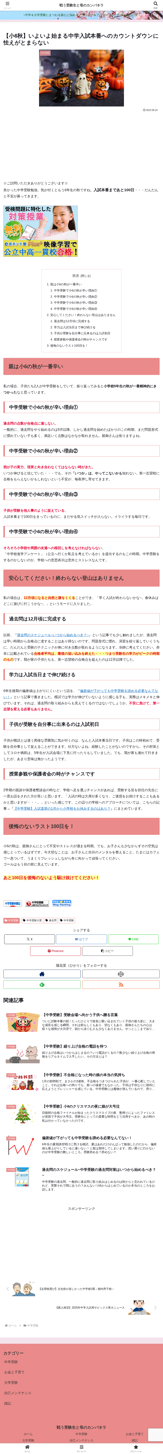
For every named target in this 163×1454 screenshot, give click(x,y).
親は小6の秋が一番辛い (66, 284)
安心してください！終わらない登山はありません (83, 315)
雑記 (135, 1440)
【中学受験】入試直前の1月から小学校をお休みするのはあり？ (62, 808)
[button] (107, 951)
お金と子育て (135, 1434)
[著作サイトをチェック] (42, 974)
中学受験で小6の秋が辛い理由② (75, 296)
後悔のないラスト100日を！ (69, 345)
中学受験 (13, 920)
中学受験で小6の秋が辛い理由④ (75, 308)
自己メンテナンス (81, 1440)
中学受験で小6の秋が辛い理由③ (75, 302)
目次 (75, 275)
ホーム (28, 1434)
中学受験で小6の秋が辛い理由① (75, 290)
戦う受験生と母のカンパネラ (81, 5)
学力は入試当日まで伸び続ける (75, 327)
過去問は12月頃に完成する (72, 321)
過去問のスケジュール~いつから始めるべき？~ (53, 635)
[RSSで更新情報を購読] (121, 984)
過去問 (52, 920)
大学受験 (28, 1440)
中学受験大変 (34, 920)
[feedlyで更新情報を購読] (42, 984)
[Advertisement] (81, 144)
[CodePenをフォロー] (121, 974)
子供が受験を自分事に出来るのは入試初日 (82, 333)
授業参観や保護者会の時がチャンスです (80, 339)
